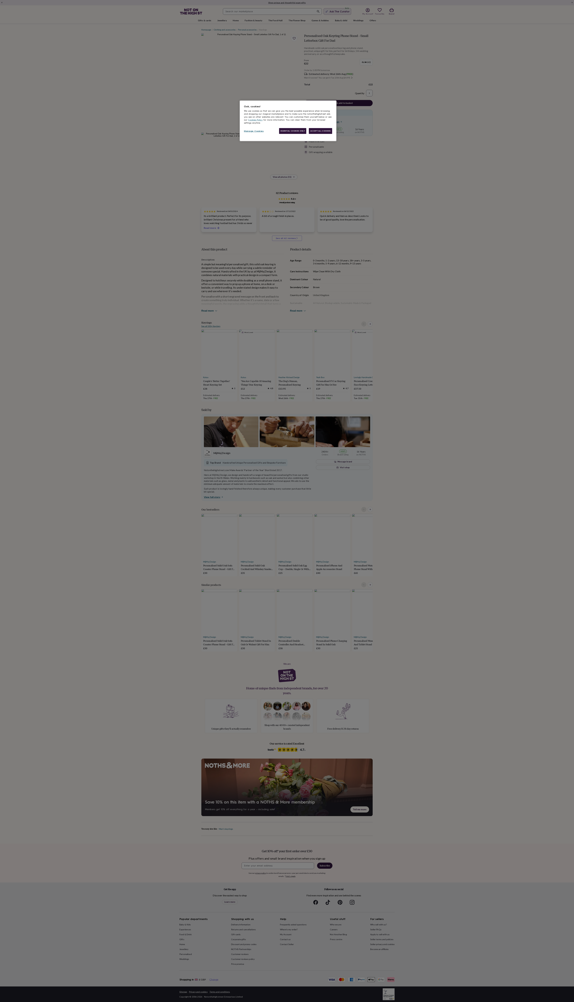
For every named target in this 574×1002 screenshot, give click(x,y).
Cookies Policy (255, 120)
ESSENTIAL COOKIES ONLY (293, 131)
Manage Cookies (254, 131)
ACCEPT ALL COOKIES (320, 131)
